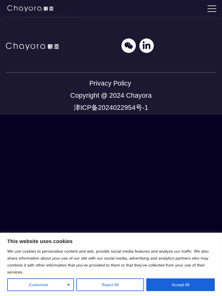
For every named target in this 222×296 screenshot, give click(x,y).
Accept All (180, 284)
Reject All (110, 284)
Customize (38, 284)
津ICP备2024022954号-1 (111, 107)
